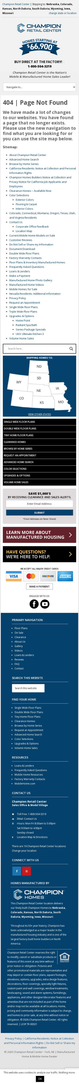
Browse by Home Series (24, 164)
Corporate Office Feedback (32, 226)
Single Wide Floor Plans (23, 307)
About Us (20, 641)
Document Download (22, 249)
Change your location (24, 850)
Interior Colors (24, 208)
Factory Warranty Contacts (25, 258)
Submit (39, 512)
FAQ (17, 664)
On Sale (19, 632)
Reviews (19, 659)
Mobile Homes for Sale (23, 289)
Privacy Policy (17, 298)
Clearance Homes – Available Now (30, 191)
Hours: (21, 823)
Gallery (19, 646)
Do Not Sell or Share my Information (31, 244)
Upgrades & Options (21, 316)
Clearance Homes (15, 442)
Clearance (20, 637)
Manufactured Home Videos (26, 285)
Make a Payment (19, 276)
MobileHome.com (25, 783)
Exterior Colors (25, 200)
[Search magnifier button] (71, 349)
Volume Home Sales (21, 338)
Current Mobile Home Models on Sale (32, 235)
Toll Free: (22, 814)
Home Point (23, 320)
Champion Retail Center (16, 4)
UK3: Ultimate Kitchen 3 (30, 334)
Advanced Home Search (24, 159)
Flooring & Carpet (26, 204)
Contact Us (15, 222)
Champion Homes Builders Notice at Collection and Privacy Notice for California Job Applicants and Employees (40, 181)
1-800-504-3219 (39, 66)
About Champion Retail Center (27, 155)
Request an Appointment (24, 302)
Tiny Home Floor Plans (18, 435)
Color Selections (19, 195)
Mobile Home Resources (29, 774)
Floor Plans (21, 628)
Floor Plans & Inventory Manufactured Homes (37, 262)
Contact (19, 668)
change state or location (63, 13)
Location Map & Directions (32, 837)
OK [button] (40, 1079)
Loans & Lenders (19, 271)
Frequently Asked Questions (26, 267)
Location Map (24, 231)
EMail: (20, 818)
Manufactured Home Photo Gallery (30, 280)
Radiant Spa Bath (26, 325)
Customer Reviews (20, 240)
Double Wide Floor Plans (24, 253)
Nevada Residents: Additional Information (35, 293)
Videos (18, 650)
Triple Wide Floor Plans (23, 311)
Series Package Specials (31, 329)
